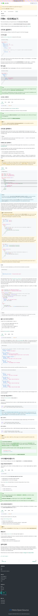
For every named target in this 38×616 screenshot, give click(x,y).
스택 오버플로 (3, 576)
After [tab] (6, 168)
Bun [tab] (12, 102)
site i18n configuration (8, 37)
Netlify (32, 500)
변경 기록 (2, 587)
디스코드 (2, 579)
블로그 (2, 586)
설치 (1, 569)
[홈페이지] (2, 11)
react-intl (17, 200)
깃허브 (2, 589)
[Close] (37, 1)
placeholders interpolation (11, 197)
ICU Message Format (28, 197)
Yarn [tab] (5, 102)
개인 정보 (2, 600)
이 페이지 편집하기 (5, 556)
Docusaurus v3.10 (17, 0)
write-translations (7, 331)
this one (29, 26)
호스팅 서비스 (9, 533)
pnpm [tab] (9, 102)
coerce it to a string (12, 163)
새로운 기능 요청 (3, 578)
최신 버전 (7, 8)
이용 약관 (2, 601)
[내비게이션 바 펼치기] (1, 3)
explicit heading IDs (21, 454)
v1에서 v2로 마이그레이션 (5, 571)
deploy (6, 482)
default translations (16, 118)
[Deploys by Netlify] (3, 593)
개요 (1, 568)
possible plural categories (16, 278)
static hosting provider (8, 518)
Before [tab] (2, 168)
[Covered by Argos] (4, 595)
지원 (1, 581)
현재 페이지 (3, 15)
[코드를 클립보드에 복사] (36, 42)
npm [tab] (2, 102)
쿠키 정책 (2, 603)
